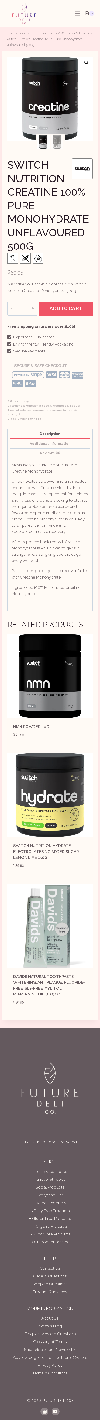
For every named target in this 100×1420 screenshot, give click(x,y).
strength (14, 414)
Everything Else (50, 1195)
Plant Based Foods (50, 1171)
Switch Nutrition (29, 418)
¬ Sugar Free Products (50, 1234)
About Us (50, 1318)
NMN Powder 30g (31, 726)
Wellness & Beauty (66, 405)
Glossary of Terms (50, 1341)
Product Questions (50, 1292)
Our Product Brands (50, 1242)
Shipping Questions (50, 1284)
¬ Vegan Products (50, 1203)
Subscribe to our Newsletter (50, 1349)
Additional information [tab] (50, 444)
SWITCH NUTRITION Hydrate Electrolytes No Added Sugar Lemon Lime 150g (46, 851)
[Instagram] (44, 1411)
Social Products (50, 1187)
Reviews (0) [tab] (50, 453)
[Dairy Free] (12, 258)
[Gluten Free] (25, 258)
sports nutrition (67, 410)
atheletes (23, 410)
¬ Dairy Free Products (50, 1210)
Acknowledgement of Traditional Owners (50, 1357)
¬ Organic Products (50, 1226)
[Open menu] (77, 13)
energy (38, 410)
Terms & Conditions (50, 1373)
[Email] (56, 1411)
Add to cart (66, 308)
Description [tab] (50, 434)
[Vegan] (38, 258)
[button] (86, 62)
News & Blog (50, 1326)
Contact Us (50, 1268)
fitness (50, 410)
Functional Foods (38, 405)
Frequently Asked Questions (50, 1334)
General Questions (50, 1276)
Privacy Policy (50, 1365)
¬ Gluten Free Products (50, 1218)
